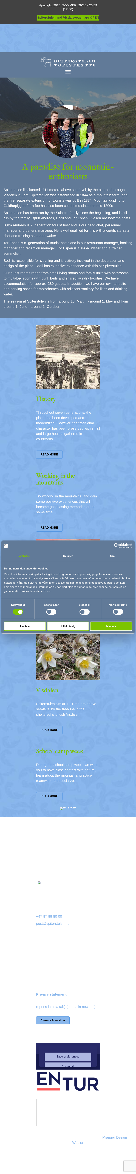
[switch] (51, 612)
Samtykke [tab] (24, 555)
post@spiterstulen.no (52, 923)
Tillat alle (111, 626)
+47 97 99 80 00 (49, 916)
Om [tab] (112, 555)
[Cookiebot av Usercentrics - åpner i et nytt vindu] (116, 545)
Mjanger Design (114, 1137)
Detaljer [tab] (68, 555)
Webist (77, 1143)
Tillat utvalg (68, 626)
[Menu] (68, 72)
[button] (96, 863)
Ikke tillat (24, 626)
